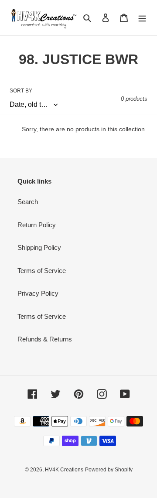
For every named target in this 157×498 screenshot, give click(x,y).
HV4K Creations (64, 470)
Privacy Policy (37, 293)
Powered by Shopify (109, 470)
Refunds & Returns (44, 339)
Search (27, 201)
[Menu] (142, 17)
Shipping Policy (39, 247)
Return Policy (36, 225)
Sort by (21, 91)
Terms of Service (41, 270)
